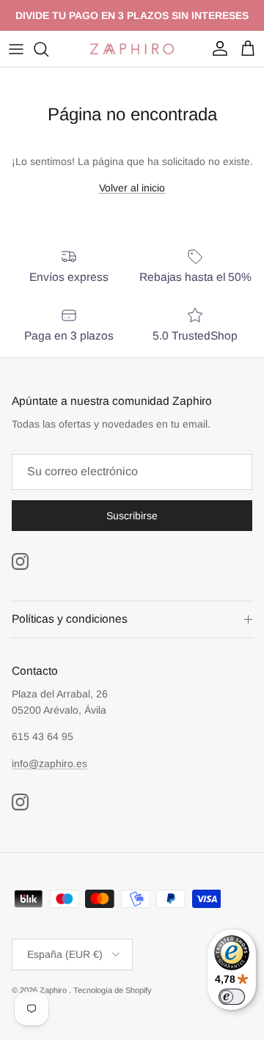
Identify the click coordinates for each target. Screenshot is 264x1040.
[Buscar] (48, 49)
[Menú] (16, 49)
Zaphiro (54, 990)
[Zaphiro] (132, 48)
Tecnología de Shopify (112, 990)
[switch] (232, 997)
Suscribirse (132, 515)
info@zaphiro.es (49, 763)
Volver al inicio (132, 188)
